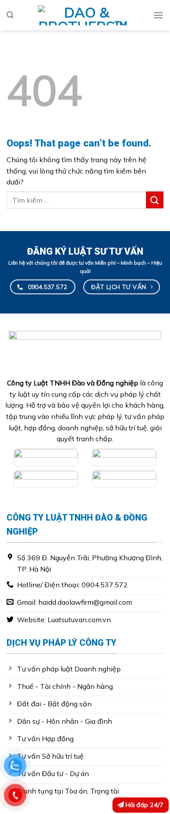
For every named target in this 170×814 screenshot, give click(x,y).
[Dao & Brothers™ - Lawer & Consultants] (83, 15)
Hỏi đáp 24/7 (143, 805)
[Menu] (158, 15)
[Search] (10, 15)
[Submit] (154, 199)
